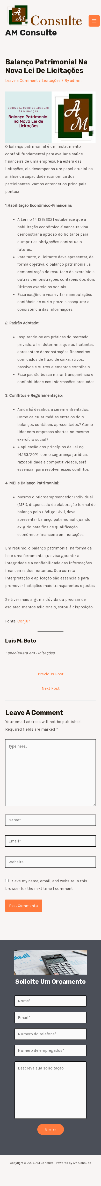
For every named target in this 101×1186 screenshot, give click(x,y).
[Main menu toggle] (94, 20)
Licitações (51, 80)
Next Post (51, 688)
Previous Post (50, 674)
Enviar (50, 1129)
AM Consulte (31, 33)
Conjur (23, 621)
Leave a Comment (21, 80)
